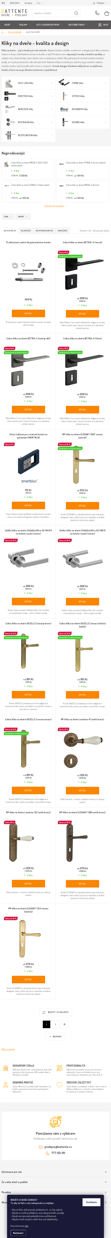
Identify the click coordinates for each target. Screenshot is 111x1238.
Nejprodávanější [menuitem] (44, 231)
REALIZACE (15, 3)
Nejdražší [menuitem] (26, 231)
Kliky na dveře (8, 1049)
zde (26, 1226)
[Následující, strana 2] (55, 1024)
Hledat (76, 13)
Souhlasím (91, 1202)
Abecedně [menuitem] (62, 231)
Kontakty (28, 3)
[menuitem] (9, 24)
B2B (3, 3)
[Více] (103, 24)
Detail (28, 313)
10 (64, 1024)
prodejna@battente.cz (58, 1147)
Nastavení (18, 1232)
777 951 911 (97, 13)
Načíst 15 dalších (58, 1012)
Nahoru (57, 1036)
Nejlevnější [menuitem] (10, 231)
